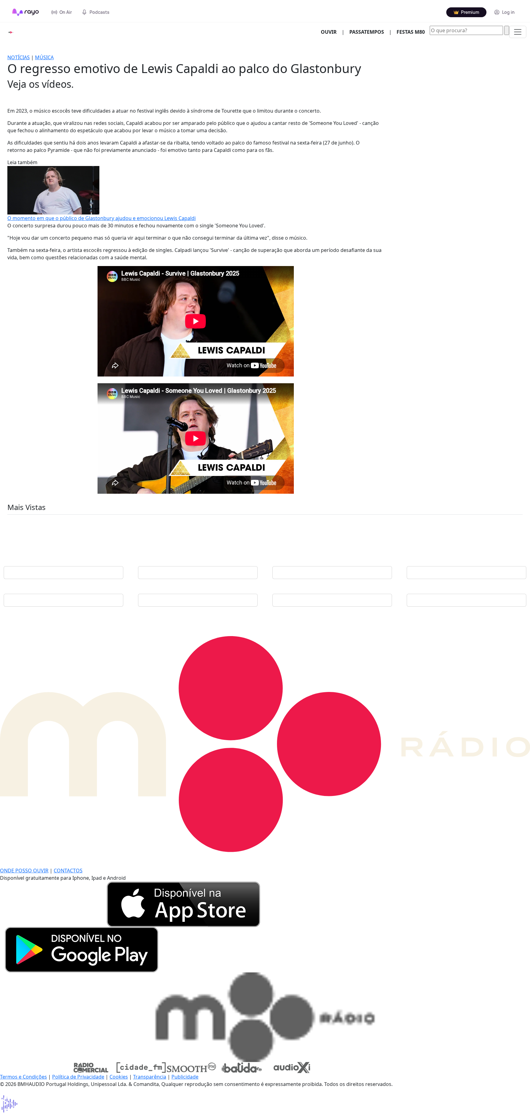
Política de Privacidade (78, 1076)
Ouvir (331, 31)
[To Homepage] (25, 12)
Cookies (118, 1076)
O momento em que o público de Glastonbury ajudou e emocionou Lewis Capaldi (101, 218)
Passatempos (366, 32)
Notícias (18, 57)
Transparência (149, 1076)
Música (44, 57)
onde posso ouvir (24, 870)
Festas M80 (411, 32)
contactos (68, 870)
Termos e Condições (23, 1076)
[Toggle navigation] (517, 32)
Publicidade (184, 1076)
